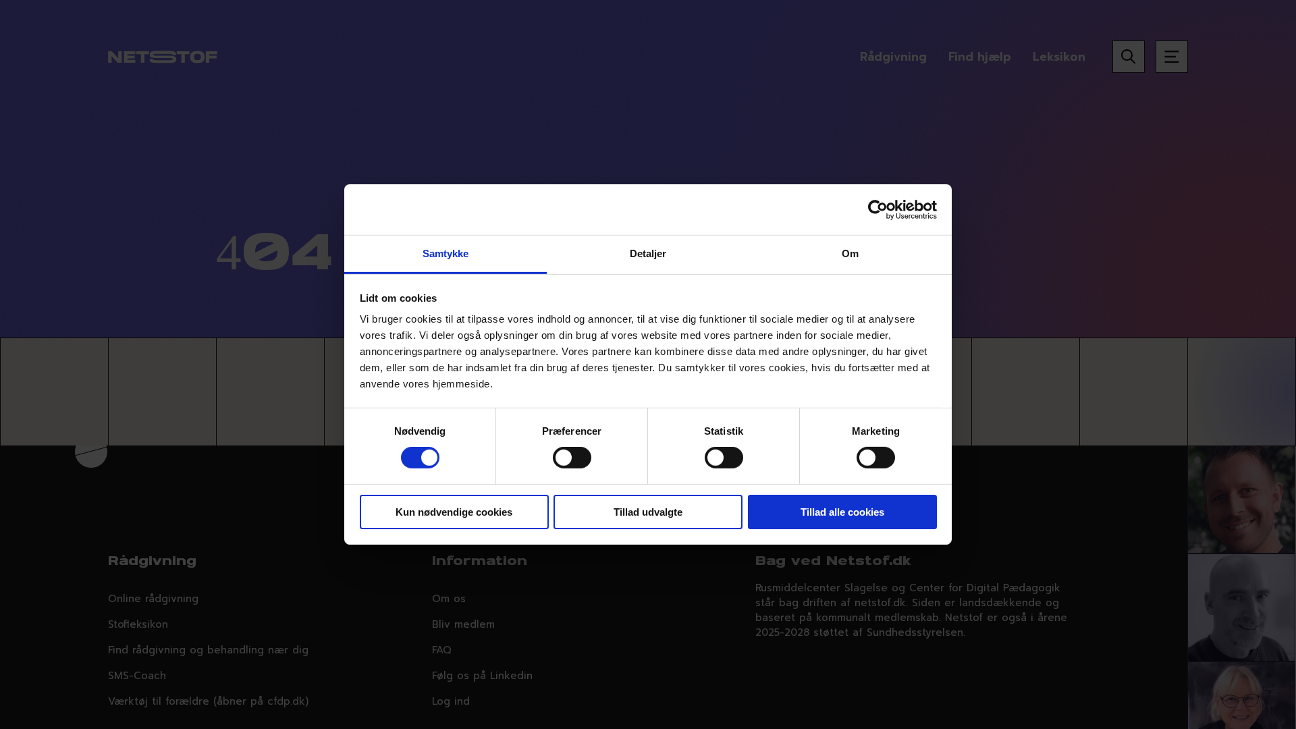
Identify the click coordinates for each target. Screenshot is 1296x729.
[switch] (572, 457)
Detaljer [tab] (648, 253)
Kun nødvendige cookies (454, 512)
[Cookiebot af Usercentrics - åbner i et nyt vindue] (878, 209)
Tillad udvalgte (648, 512)
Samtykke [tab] (446, 253)
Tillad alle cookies (842, 512)
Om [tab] (850, 253)
